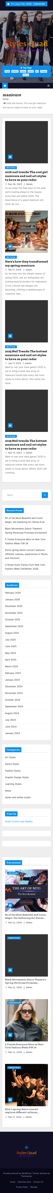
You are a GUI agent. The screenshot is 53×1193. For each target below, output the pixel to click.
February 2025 (13, 673)
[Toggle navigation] (48, 85)
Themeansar (26, 1176)
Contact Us (38, 1182)
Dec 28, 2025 (15, 184)
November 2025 (14, 612)
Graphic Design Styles (17, 777)
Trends (43, 71)
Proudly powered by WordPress (17, 1173)
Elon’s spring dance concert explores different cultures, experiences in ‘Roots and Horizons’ (26, 554)
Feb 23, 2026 (15, 922)
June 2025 (11, 646)
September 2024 (14, 706)
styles (23, 71)
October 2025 (12, 619)
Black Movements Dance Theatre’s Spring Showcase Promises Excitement (25, 982)
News (8, 790)
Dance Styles (12, 763)
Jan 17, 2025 (15, 363)
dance (30, 71)
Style (7, 71)
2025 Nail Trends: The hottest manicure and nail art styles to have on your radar (26, 355)
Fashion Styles (12, 770)
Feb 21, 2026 (15, 1117)
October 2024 (12, 699)
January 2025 (12, 679)
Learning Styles (13, 784)
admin (29, 184)
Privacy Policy (22, 1187)
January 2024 (12, 733)
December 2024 (13, 686)
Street (25, 75)
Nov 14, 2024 (15, 452)
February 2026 (13, 592)
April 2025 (10, 659)
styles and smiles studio (18, 797)
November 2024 (14, 693)
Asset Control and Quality (19, 821)
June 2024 (11, 726)
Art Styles (11, 168)
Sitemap (33, 1187)
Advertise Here (24, 1182)
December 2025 (13, 606)
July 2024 (10, 719)
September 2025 (14, 626)
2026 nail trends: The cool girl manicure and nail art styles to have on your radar (26, 176)
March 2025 (11, 666)
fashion (15, 71)
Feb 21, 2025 (15, 269)
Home (6, 99)
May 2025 (10, 653)
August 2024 (12, 713)
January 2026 (12, 599)
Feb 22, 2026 (15, 987)
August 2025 (12, 632)
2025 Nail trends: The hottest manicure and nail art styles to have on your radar (26, 444)
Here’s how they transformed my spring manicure (26, 263)
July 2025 (10, 639)
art (37, 71)
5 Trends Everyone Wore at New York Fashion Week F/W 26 (24, 1046)
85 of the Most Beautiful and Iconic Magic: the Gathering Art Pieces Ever (25, 918)
